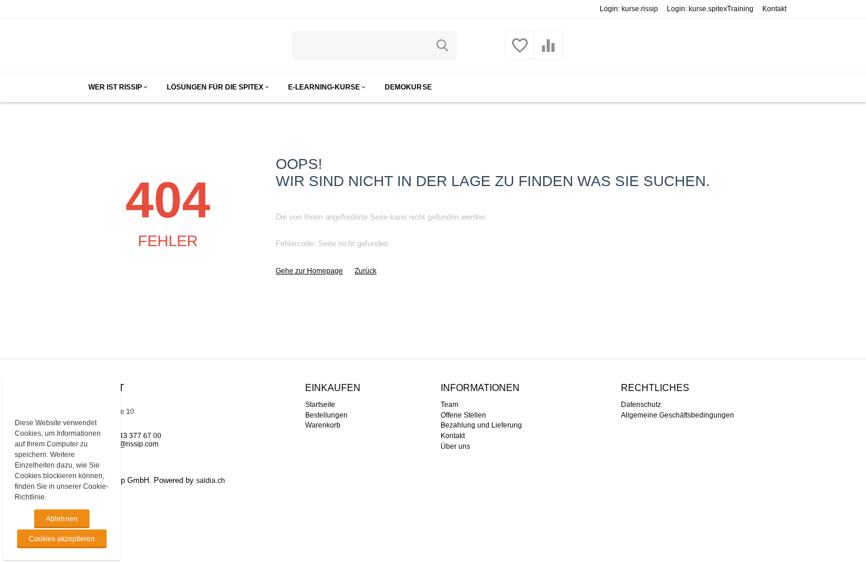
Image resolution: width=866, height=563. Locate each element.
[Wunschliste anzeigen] (519, 52)
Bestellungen (326, 415)
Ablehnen (61, 519)
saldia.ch (210, 480)
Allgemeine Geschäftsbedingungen (677, 415)
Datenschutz (641, 404)
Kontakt (774, 9)
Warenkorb (323, 425)
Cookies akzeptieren (62, 539)
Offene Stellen (463, 415)
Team (449, 404)
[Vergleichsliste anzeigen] (548, 52)
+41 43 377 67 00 (133, 436)
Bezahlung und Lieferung (481, 425)
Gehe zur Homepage (309, 271)
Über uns (455, 446)
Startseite (320, 404)
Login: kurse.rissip (629, 9)
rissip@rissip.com (130, 444)
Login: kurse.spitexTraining (710, 9)
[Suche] (442, 45)
